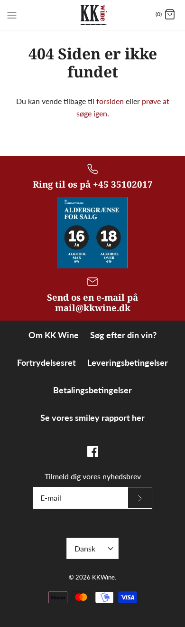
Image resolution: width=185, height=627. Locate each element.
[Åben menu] (12, 14)
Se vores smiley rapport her (92, 417)
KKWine (103, 577)
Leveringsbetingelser (127, 362)
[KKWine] (93, 15)
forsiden (110, 100)
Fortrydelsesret (46, 362)
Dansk (84, 548)
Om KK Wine (53, 335)
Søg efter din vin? (123, 335)
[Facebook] (92, 451)
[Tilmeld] (140, 497)
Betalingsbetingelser (92, 390)
